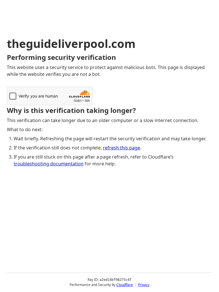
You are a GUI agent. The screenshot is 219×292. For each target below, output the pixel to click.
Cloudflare (124, 284)
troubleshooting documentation (49, 164)
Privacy (143, 284)
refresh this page (121, 148)
